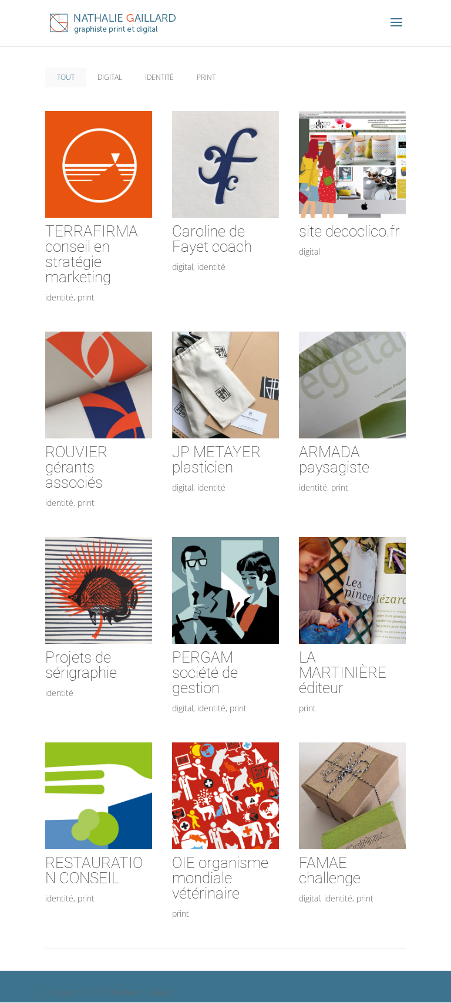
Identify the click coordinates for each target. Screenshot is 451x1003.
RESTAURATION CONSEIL (94, 870)
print (206, 77)
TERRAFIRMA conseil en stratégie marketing (91, 254)
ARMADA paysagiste (334, 459)
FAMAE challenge (330, 870)
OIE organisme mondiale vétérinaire (220, 878)
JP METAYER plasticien (216, 459)
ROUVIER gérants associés (76, 467)
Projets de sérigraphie (81, 665)
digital (109, 77)
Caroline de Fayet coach (212, 238)
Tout (66, 77)
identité (159, 77)
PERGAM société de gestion (205, 673)
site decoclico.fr (349, 231)
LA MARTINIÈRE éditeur (342, 673)
